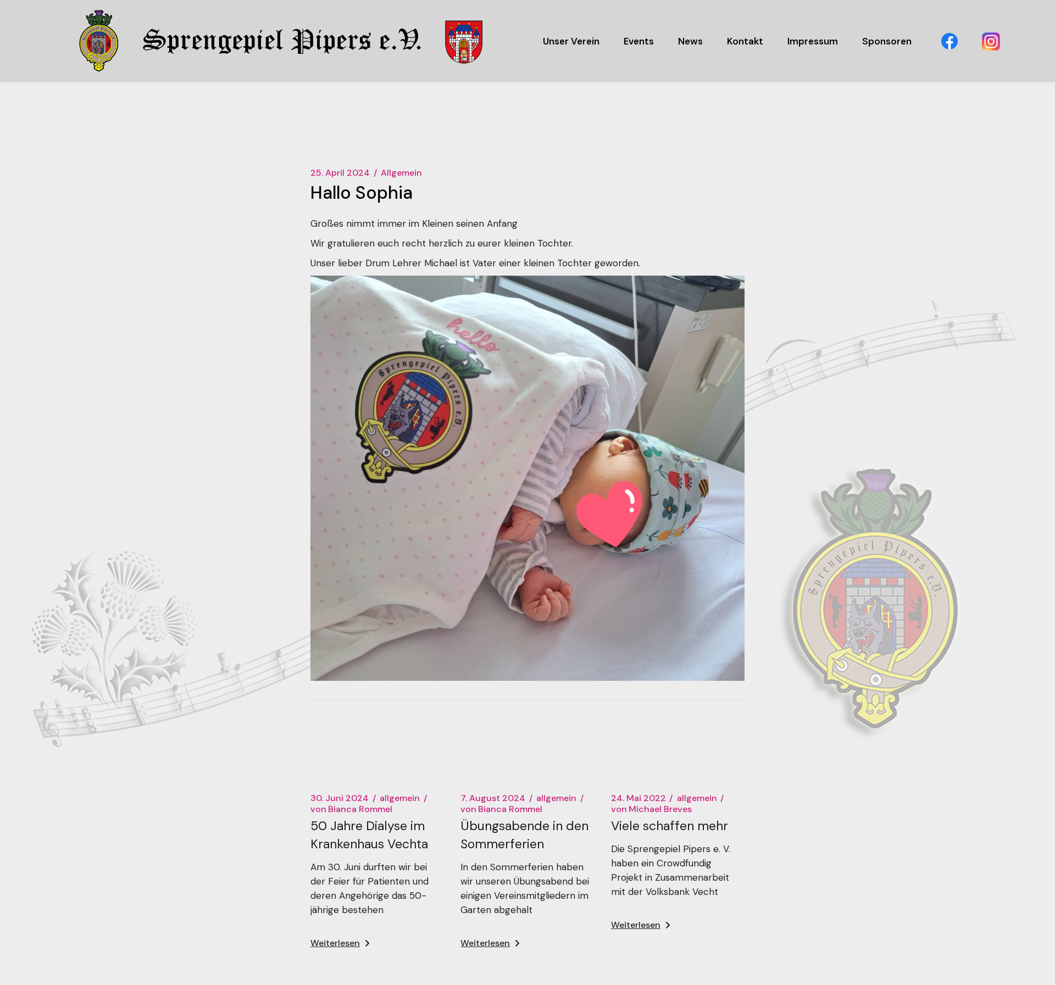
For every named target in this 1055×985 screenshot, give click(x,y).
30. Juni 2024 (339, 798)
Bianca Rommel (351, 809)
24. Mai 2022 (638, 798)
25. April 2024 (340, 172)
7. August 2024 (492, 798)
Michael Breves (651, 809)
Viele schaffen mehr (669, 826)
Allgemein (401, 172)
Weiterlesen (335, 943)
